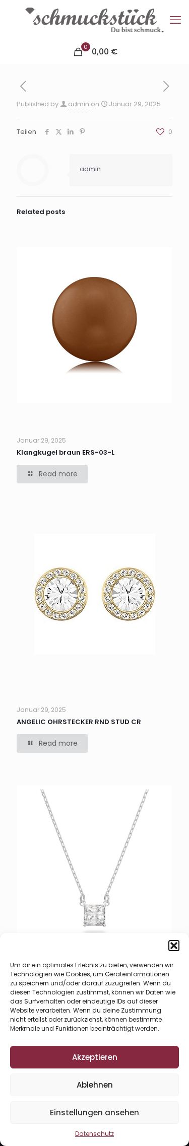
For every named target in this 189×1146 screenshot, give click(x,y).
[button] (174, 946)
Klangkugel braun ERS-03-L (65, 452)
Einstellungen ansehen (94, 1112)
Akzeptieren (94, 1057)
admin (78, 104)
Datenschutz (94, 1133)
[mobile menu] (175, 20)
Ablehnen (95, 1085)
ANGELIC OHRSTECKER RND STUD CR (79, 722)
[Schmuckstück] (94, 20)
